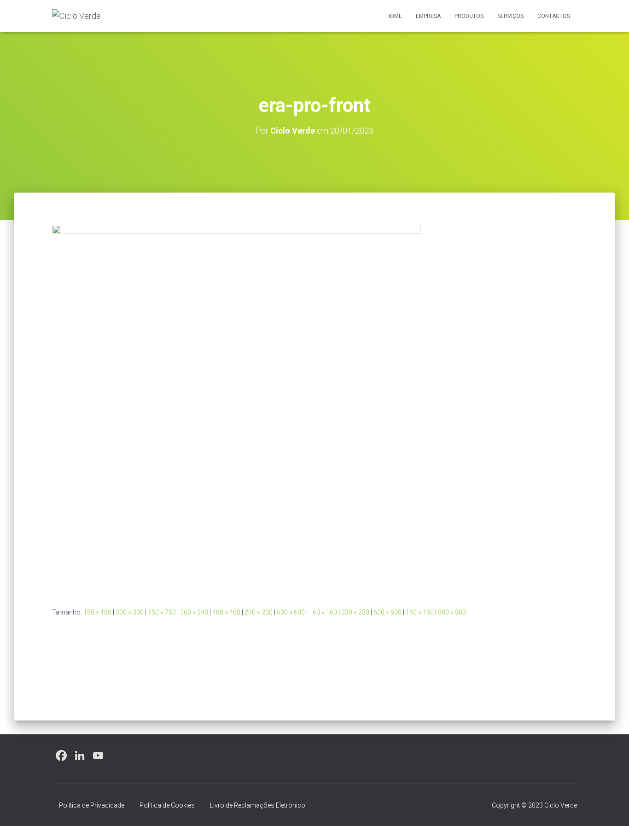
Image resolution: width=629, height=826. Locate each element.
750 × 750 (162, 612)
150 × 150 (97, 612)
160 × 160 (323, 612)
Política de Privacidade (91, 805)
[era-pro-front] (236, 408)
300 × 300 (130, 612)
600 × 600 (291, 612)
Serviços (510, 16)
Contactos (553, 16)
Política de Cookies (167, 805)
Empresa (428, 16)
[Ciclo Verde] (76, 16)
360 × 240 (194, 612)
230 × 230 (259, 612)
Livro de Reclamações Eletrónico (257, 805)
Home (394, 16)
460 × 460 (226, 612)
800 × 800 (452, 612)
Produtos (468, 16)
